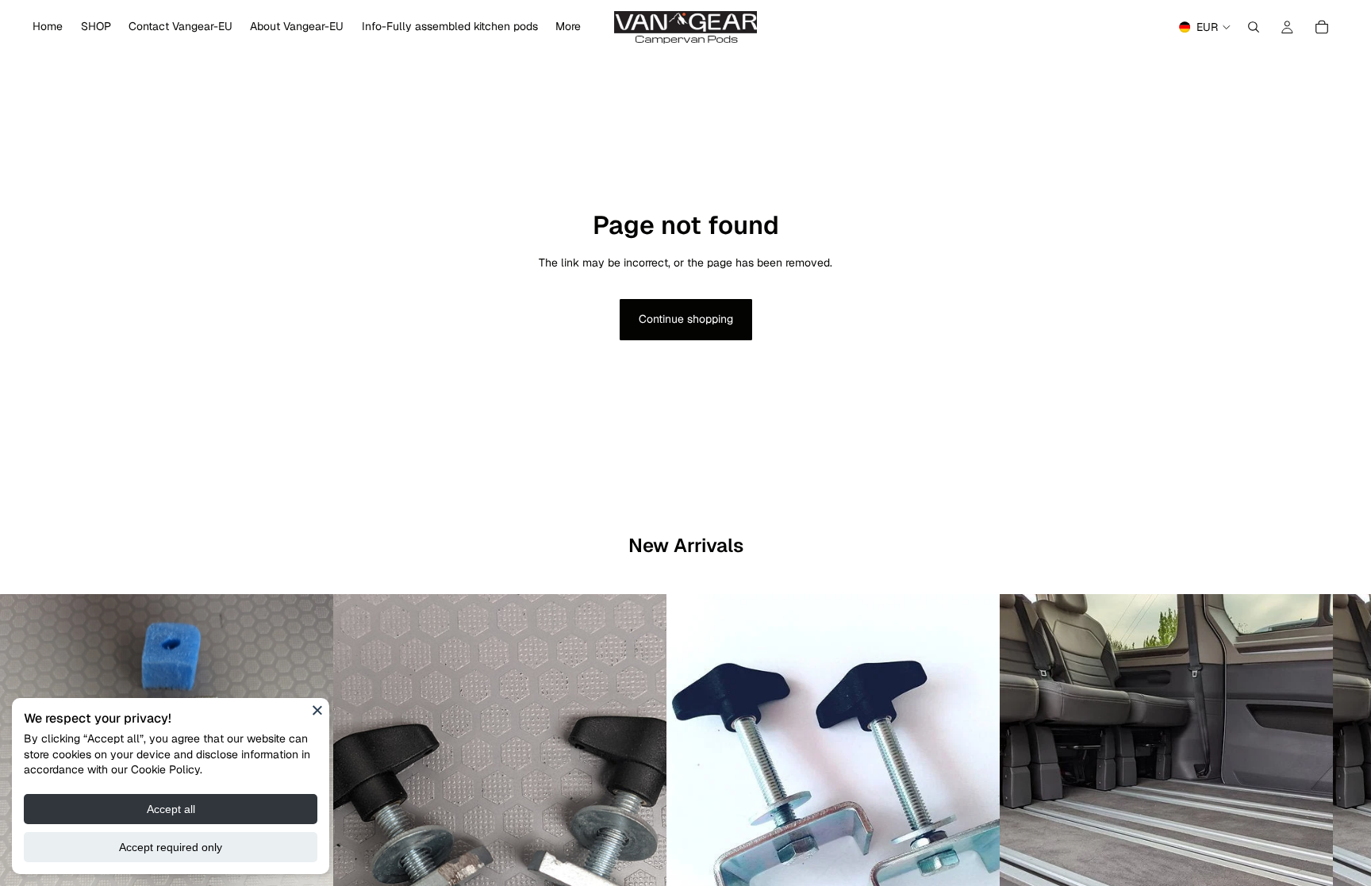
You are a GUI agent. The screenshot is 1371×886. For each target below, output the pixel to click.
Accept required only (170, 847)
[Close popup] (862, 230)
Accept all (171, 809)
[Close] (317, 710)
